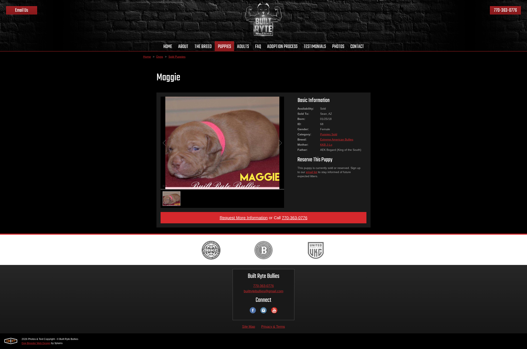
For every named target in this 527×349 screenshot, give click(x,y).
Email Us (21, 10)
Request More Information (244, 217)
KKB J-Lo (326, 144)
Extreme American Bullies (336, 139)
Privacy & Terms (273, 326)
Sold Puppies (176, 56)
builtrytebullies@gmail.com (263, 291)
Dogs (159, 56)
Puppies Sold (328, 134)
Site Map (248, 326)
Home (147, 56)
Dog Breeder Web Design (36, 343)
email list (311, 172)
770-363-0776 (505, 10)
